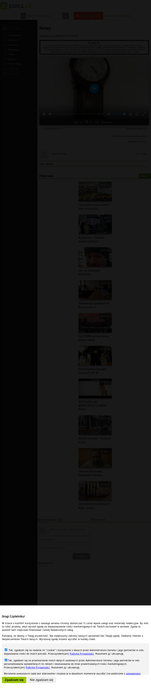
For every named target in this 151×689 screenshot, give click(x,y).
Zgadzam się (14, 680)
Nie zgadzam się (41, 680)
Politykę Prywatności (82, 653)
